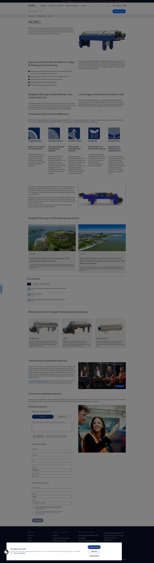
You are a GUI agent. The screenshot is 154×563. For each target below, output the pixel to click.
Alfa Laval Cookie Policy (19, 553)
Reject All (94, 551)
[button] (6, 552)
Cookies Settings (94, 556)
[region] (64, 551)
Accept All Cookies (94, 547)
